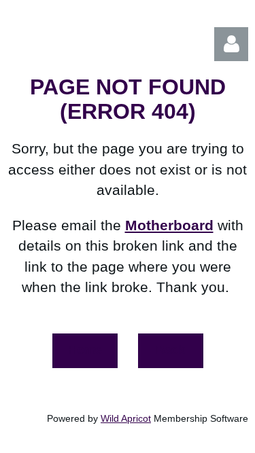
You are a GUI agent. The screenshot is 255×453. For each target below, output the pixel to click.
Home (85, 350)
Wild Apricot (126, 418)
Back (170, 350)
